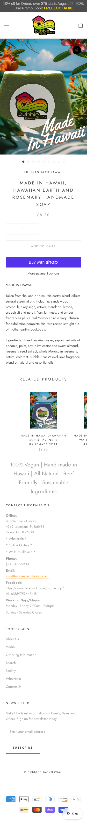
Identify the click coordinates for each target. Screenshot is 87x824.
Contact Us (13, 686)
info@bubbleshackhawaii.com (27, 576)
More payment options (43, 273)
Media (10, 646)
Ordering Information (21, 654)
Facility (11, 670)
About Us (12, 638)
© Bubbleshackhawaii (43, 772)
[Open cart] (81, 25)
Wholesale (13, 678)
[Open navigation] (6, 25)
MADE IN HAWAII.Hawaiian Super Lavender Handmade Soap (44, 440)
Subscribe (23, 748)
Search (11, 662)
